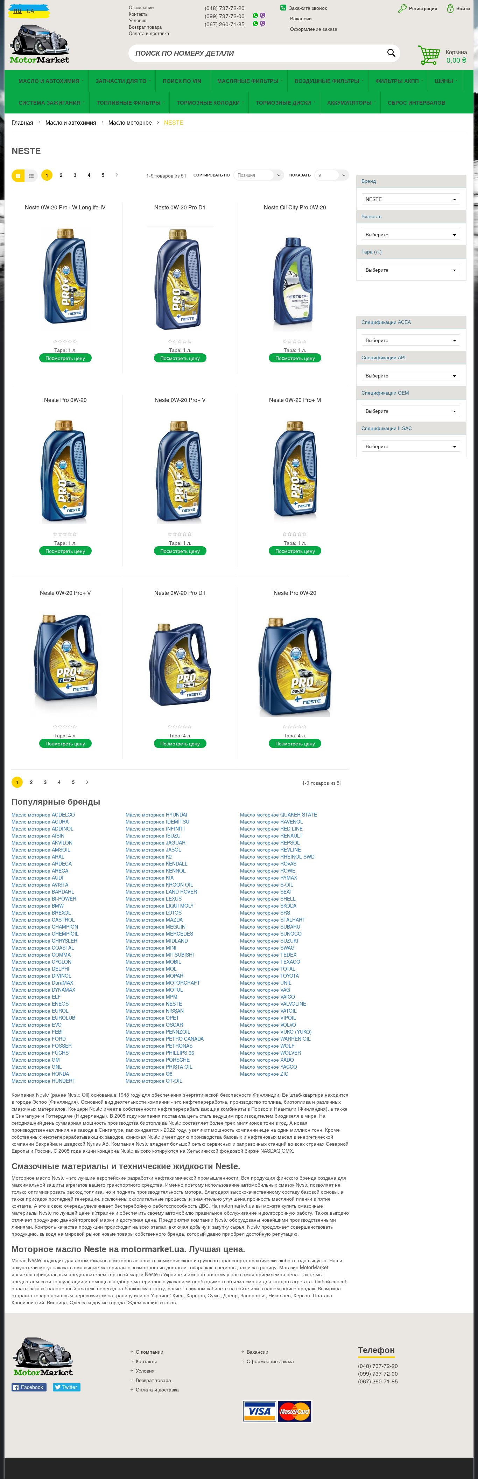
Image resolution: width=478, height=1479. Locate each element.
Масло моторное (130, 122)
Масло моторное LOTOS (154, 912)
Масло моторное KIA (150, 877)
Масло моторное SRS (265, 912)
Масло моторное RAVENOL (271, 821)
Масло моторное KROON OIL (159, 884)
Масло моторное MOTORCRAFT (163, 982)
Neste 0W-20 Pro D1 (180, 207)
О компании (141, 7)
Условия (137, 20)
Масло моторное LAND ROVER (161, 891)
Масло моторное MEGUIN (155, 926)
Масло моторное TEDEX (268, 954)
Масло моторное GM (36, 1059)
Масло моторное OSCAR (154, 1024)
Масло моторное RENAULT (271, 835)
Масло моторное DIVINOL (41, 975)
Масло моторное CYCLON (41, 961)
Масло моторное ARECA (40, 870)
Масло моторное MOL (151, 968)
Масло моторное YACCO (268, 1066)
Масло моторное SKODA (268, 905)
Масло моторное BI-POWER (44, 898)
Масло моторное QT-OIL (154, 1080)
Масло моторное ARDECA (42, 863)
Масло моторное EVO (37, 1024)
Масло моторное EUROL (40, 1010)
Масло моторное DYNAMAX (43, 989)
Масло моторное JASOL (153, 849)
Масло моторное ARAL (38, 856)
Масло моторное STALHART (272, 919)
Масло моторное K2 (149, 856)
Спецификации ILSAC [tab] (386, 428)
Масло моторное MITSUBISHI (160, 954)
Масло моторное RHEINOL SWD (277, 856)
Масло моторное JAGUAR (155, 842)
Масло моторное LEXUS (154, 898)
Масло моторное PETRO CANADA (165, 1038)
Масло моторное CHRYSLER (44, 940)
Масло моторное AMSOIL (41, 849)
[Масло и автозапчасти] (41, 51)
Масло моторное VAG (265, 989)
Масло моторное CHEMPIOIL (45, 933)
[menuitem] (183, 81)
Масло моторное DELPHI (40, 968)
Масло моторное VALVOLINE (273, 1003)
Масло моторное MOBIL (153, 961)
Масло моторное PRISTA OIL (159, 1066)
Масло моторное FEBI (37, 1031)
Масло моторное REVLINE (270, 849)
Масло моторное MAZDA (154, 919)
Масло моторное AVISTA (40, 884)
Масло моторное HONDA (40, 1073)
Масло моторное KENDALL (157, 863)
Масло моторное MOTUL (154, 989)
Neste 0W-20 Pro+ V (180, 400)
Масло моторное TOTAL (267, 968)
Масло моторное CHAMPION (45, 926)
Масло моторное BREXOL (41, 912)
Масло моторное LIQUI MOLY (160, 905)
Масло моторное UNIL (265, 982)
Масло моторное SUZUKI (269, 940)
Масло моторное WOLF (267, 1045)
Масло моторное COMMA (41, 954)
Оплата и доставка (149, 33)
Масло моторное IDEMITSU (157, 821)
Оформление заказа (313, 28)
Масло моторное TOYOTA (269, 975)
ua (30, 11)
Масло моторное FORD (39, 1038)
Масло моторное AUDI (37, 877)
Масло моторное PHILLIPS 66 (160, 1052)
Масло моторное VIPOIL (268, 1017)
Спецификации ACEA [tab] (386, 322)
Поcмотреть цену (65, 357)
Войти (463, 8)
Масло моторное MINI (151, 947)
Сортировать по (212, 175)
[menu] (239, 91)
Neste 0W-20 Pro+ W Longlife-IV (65, 207)
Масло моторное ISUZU (153, 835)
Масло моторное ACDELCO (43, 814)
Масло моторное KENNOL (156, 870)
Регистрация (422, 8)
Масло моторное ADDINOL (42, 828)
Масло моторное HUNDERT (44, 1080)
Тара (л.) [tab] (371, 252)
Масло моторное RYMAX (268, 877)
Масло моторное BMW (38, 905)
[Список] (31, 175)
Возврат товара (145, 26)
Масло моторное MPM (151, 996)
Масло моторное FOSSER (42, 1045)
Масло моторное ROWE (267, 870)
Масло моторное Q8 (149, 1073)
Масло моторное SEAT (266, 891)
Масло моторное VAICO (267, 996)
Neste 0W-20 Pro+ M (295, 400)
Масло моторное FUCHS (40, 1052)
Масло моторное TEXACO (270, 961)
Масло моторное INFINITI (155, 828)
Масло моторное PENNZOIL (158, 1031)
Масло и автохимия (71, 122)
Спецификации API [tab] (383, 357)
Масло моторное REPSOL (270, 842)
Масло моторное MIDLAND (157, 940)
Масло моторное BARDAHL (43, 891)
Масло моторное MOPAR (154, 975)
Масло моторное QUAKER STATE (278, 814)
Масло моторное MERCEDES (159, 933)
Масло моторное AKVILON (42, 842)
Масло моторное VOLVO (268, 1024)
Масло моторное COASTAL (43, 947)
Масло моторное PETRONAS (159, 1045)
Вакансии (301, 18)
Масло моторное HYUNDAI (156, 814)
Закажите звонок (308, 7)
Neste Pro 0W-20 (65, 400)
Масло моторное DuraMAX (42, 982)
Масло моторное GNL (37, 1066)
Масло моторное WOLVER (270, 1052)
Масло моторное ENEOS (40, 1003)
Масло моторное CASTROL (43, 919)
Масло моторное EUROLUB (43, 1017)
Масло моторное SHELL (268, 898)
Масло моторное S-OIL (266, 884)
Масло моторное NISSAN (155, 1010)
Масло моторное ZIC (264, 1073)
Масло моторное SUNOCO (271, 933)
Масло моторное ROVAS (268, 863)
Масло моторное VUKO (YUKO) (276, 1031)
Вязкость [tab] (371, 216)
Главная (23, 122)
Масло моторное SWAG (267, 947)
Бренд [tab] (368, 181)
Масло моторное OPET (152, 1017)
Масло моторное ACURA (40, 821)
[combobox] (264, 53)
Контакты (138, 14)
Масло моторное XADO (267, 1059)
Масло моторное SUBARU (270, 926)
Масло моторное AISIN (38, 835)
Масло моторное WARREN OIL (275, 1038)
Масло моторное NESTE (154, 1003)
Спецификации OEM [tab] (385, 393)
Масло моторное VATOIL (268, 1010)
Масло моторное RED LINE (271, 828)
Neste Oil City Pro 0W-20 (295, 207)
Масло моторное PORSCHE (158, 1059)
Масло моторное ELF (36, 996)
